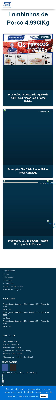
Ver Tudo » (7, 309)
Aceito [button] (43, 396)
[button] (38, 2)
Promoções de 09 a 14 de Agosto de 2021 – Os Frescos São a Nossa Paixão (28, 98)
